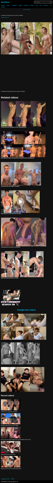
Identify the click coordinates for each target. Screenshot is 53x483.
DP (51, 5)
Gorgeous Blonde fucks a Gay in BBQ (9, 425)
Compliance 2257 (5, 478)
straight (3, 7)
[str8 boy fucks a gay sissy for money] (10, 405)
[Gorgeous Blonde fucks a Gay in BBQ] (10, 419)
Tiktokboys (14, 5)
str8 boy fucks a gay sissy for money (9, 411)
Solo (40, 5)
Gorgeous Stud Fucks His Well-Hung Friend (11, 468)
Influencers (7, 17)
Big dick (3, 5)
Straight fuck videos (26, 310)
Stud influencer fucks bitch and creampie (11, 213)
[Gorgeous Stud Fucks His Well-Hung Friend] (10, 462)
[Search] (50, 2)
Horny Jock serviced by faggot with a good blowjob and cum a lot (16, 439)
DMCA (12, 478)
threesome (45, 5)
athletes (20, 5)
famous (8, 5)
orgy (37, 5)
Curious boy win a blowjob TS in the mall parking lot (13, 127)
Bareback (26, 5)
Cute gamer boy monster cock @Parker (10, 247)
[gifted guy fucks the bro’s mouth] (10, 447)
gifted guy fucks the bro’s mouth (8, 454)
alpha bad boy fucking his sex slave (9, 278)
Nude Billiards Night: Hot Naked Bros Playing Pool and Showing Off (17, 158)
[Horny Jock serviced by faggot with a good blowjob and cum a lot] (10, 433)
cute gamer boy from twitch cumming (10, 186)
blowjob (32, 5)
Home (24, 9)
